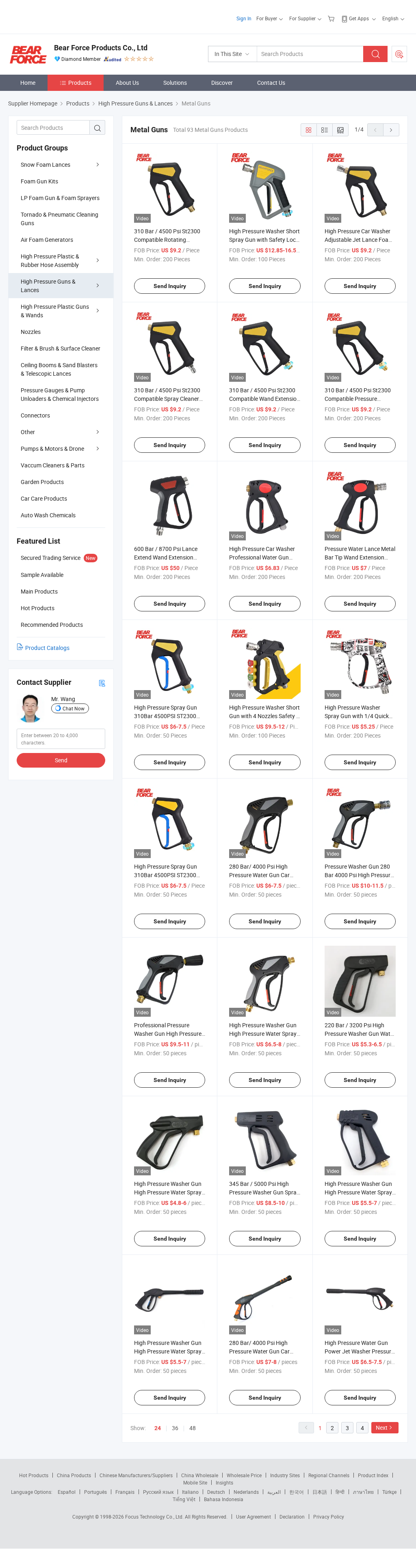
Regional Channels (328, 1475)
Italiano (190, 1492)
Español (67, 1492)
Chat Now (73, 708)
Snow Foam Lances (45, 164)
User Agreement (253, 1516)
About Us (127, 82)
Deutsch (216, 1492)
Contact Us (271, 82)
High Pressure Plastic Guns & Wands (55, 311)
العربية (274, 1492)
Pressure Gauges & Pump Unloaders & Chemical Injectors (60, 394)
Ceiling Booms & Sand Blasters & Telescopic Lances (59, 369)
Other (28, 432)
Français (124, 1492)
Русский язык (158, 1492)
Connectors (35, 415)
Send (61, 760)
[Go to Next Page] (391, 130)
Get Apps (359, 18)
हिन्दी (340, 1492)
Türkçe (389, 1492)
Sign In (243, 18)
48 (192, 1428)
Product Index (373, 1475)
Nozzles (31, 332)
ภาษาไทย (363, 1492)
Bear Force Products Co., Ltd (100, 47)
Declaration (292, 1516)
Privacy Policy (328, 1516)
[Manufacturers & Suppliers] (60, 16)
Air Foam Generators (47, 239)
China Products (74, 1475)
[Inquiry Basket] (332, 18)
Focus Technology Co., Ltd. (155, 1516)
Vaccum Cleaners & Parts (52, 465)
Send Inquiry (170, 286)
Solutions (175, 82)
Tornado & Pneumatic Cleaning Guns (59, 219)
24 (157, 1428)
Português (95, 1492)
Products (79, 82)
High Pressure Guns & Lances (48, 286)
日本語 (319, 1492)
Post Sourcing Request (399, 54)
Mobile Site (195, 1482)
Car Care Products (44, 498)
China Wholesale (199, 1475)
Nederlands (246, 1492)
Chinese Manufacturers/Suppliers (136, 1475)
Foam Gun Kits (39, 181)
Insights (224, 1482)
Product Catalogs (47, 648)
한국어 (296, 1492)
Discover (222, 82)
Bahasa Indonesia (223, 1499)
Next (382, 1427)
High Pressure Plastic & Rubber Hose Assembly (50, 260)
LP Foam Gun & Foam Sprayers (60, 198)
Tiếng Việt (184, 1499)
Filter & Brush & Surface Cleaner (60, 348)
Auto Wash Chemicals (48, 515)
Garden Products (42, 482)
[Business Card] (102, 682)
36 (175, 1428)
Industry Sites (285, 1475)
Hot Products (33, 1475)
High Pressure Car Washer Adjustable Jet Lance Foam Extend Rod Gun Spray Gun (359, 239)
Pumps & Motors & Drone (52, 448)
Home (27, 82)
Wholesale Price (244, 1475)
